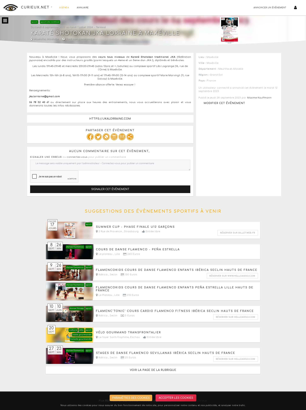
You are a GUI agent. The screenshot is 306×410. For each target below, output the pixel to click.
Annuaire (83, 8)
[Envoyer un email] (122, 136)
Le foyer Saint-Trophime (113, 337)
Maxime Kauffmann (259, 98)
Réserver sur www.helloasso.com (232, 276)
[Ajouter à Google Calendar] (114, 136)
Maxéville (52, 39)
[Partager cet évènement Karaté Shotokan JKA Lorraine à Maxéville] (130, 136)
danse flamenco (75, 247)
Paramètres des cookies (131, 397)
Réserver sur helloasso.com (235, 317)
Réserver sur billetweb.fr (237, 233)
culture (73, 330)
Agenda (64, 8)
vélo (81, 330)
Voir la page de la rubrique (153, 370)
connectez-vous (77, 157)
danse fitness (77, 308)
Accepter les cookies (176, 397)
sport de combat (49, 22)
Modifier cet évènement (224, 103)
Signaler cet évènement (110, 189)
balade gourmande (80, 339)
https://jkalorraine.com (110, 118)
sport (34, 22)
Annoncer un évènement (270, 8)
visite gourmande (82, 335)
